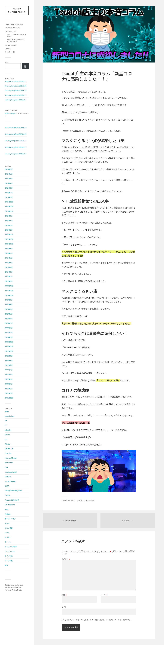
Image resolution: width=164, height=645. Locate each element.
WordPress (17, 587)
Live (6, 467)
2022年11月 (9, 347)
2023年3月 (9, 328)
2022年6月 (9, 370)
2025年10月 (9, 211)
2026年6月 (9, 174)
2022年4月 (9, 379)
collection (8, 430)
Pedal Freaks (11, 45)
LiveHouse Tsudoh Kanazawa (15, 41)
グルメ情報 (9, 528)
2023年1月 (9, 337)
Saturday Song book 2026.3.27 (15, 100)
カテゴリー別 (10, 52)
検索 (6, 62)
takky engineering (17, 10)
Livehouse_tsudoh (11, 472)
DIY (6, 439)
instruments (9, 463)
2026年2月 (9, 192)
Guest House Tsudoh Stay (17, 35)
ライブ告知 (9, 556)
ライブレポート (10, 551)
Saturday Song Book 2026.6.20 (15, 86)
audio (7, 411)
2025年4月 (9, 221)
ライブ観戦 (9, 561)
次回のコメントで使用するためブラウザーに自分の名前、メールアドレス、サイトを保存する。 (98, 620)
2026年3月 (9, 188)
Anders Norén (17, 590)
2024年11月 (9, 239)
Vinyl (6, 509)
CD (6, 425)
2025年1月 (9, 230)
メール (104, 595)
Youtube (7, 514)
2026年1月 (9, 197)
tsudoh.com (11, 31)
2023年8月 (9, 305)
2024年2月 (9, 276)
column (7, 435)
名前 (64, 595)
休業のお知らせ (10, 113)
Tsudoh (7, 495)
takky (8, 49)
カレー (7, 523)
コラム (7, 533)
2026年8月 (9, 169)
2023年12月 (9, 286)
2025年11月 (9, 207)
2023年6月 (9, 314)
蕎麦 (6, 565)
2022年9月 (9, 356)
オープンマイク (10, 519)
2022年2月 (9, 388)
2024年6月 (9, 258)
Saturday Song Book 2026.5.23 (15, 91)
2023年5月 (9, 318)
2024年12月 (9, 234)
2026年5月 (9, 179)
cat (6, 421)
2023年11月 (9, 290)
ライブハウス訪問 (11, 547)
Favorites (8, 453)
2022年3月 (9, 384)
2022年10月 (9, 351)
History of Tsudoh (11, 458)
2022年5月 (9, 374)
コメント (66, 559)
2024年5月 (9, 263)
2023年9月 (9, 300)
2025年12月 (9, 202)
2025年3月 (9, 225)
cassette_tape (9, 416)
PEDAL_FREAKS (10, 481)
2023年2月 (9, 332)
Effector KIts (9, 449)
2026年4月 (9, 183)
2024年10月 (9, 244)
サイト (64, 607)
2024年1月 (9, 281)
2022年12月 (9, 342)
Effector (7, 444)
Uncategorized (10, 505)
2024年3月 (9, 272)
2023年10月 (9, 295)
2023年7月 (9, 309)
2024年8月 (9, 249)
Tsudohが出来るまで (12, 500)
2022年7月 (9, 365)
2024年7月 (9, 253)
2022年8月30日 (68, 500)
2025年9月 (9, 216)
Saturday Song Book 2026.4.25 (15, 95)
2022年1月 (9, 393)
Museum (8, 477)
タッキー (8, 537)
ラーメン (8, 542)
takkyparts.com (13, 28)
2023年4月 (9, 323)
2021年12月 (9, 398)
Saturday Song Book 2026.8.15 (15, 81)
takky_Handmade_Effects (13, 491)
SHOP (7, 486)
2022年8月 (9, 361)
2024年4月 (9, 267)
